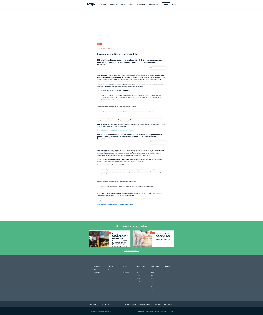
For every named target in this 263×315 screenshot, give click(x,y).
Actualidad (100, 49)
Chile (152, 278)
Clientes (138, 278)
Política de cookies (140, 311)
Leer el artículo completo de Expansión (107, 130)
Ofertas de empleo (112, 269)
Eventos (124, 275)
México (152, 283)
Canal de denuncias (168, 304)
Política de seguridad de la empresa (160, 311)
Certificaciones (140, 269)
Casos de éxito (97, 272)
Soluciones (96, 269)
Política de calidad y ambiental (129, 304)
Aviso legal (171, 311)
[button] (107, 4)
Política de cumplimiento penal (145, 304)
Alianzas (138, 275)
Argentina (153, 272)
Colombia (153, 281)
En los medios (108, 49)
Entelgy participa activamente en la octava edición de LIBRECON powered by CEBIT (120, 236)
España (152, 269)
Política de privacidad (149, 311)
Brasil (152, 275)
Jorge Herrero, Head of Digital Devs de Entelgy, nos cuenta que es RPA (163, 235)
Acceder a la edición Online (126, 130)
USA (152, 289)
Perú (152, 286)
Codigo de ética (158, 304)
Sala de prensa (126, 272)
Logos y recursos (140, 281)
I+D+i (138, 272)
